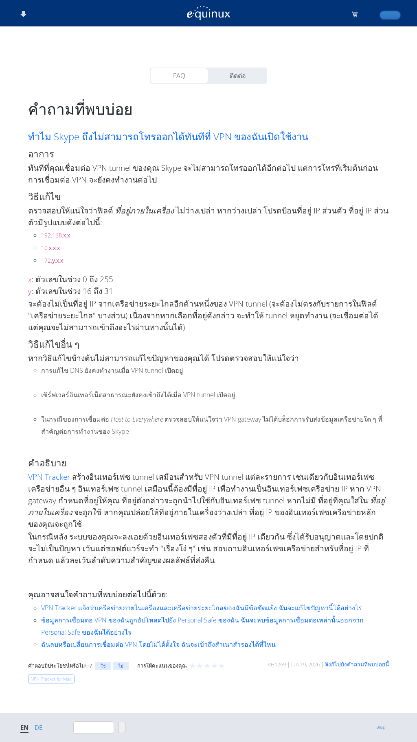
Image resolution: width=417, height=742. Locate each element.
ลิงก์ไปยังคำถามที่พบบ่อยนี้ (357, 664)
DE (38, 727)
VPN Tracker (49, 476)
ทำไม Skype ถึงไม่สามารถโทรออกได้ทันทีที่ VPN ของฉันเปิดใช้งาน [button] (168, 137)
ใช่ (103, 666)
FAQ (179, 75)
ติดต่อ (238, 75)
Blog (380, 727)
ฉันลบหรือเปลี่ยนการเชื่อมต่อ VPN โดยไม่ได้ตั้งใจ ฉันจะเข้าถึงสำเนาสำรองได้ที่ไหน (158, 644)
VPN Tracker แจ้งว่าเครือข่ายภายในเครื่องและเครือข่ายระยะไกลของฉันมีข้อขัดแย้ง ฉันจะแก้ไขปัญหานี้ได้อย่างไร (201, 607)
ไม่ (121, 666)
